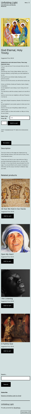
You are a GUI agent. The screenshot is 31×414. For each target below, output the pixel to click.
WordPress (17, 408)
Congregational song (9, 129)
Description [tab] (6, 143)
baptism (17, 129)
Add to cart (14, 123)
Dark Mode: (24, 412)
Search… (4, 374)
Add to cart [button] (7, 216)
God (20, 129)
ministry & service (24, 129)
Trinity (2, 131)
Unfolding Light (9, 2)
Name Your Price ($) (4, 117)
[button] (27, 20)
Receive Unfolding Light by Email (11, 396)
